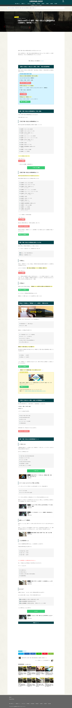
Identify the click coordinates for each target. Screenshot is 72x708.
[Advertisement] (36, 40)
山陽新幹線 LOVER (16, 706)
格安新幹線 (20, 651)
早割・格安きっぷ (17, 3)
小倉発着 (47, 3)
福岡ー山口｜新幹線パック (25, 101)
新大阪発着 (38, 3)
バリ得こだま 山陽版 (36, 167)
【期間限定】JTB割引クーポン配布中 (36, 5)
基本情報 (34, 3)
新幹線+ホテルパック (24, 386)
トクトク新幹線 (21, 160)
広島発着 (51, 3)
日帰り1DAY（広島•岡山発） (24, 226)
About (10, 697)
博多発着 (43, 3)
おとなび (36, 611)
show (42, 60)
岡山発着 (56, 3)
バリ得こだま (29, 3)
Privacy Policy (11, 699)
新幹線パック (23, 3)
